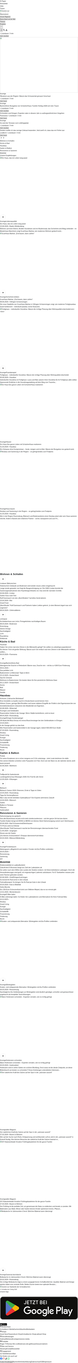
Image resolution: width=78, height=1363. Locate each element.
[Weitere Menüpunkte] (1, 26)
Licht (1, 633)
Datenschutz (35, 1362)
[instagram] (3, 1359)
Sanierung (4, 856)
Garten (2, 802)
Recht (2, 750)
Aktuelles (23, 1329)
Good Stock (4, 1334)
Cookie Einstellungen (6, 1362)
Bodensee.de (23, 1344)
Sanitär (2, 692)
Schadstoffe (4, 742)
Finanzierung (5, 745)
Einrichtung (4, 626)
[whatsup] (8, 1359)
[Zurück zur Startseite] (39, 11)
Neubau (3, 733)
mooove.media (24, 1339)
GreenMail (12, 1354)
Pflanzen (3, 807)
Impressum (47, 1362)
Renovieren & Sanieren (8, 150)
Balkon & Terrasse (6, 805)
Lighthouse (32, 1344)
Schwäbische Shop (29, 1334)
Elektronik (3, 638)
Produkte (2, 24)
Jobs (1, 6)
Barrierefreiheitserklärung (22, 1362)
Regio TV (3, 1344)
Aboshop (3, 1349)
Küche (2, 685)
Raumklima (4, 636)
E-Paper (3, 1)
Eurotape (15, 1339)
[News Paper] (39, 1287)
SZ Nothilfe (4, 1354)
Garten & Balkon (6, 148)
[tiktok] (6, 1359)
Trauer (2, 8)
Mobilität (3, 153)
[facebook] (1, 1359)
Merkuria (9, 1339)
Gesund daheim (41, 1344)
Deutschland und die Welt (7, 19)
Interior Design (5, 629)
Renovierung (4, 854)
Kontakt (9, 1349)
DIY (1, 859)
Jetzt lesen (3, 101)
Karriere (17, 1329)
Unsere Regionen (5, 17)
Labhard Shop (41, 1334)
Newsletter (4, 3)
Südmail (3, 1339)
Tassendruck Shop (15, 1334)
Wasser (2, 690)
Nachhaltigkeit (5, 631)
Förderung (4, 747)
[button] (1, 26)
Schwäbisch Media (7, 1329)
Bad (1, 687)
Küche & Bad (5, 143)
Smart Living (4, 735)
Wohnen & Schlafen (7, 141)
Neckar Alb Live (12, 1344)
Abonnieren (4, 14)
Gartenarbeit (4, 810)
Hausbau (3, 146)
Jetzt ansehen (4, 36)
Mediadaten (30, 1329)
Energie (3, 737)
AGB (42, 1362)
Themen (2, 21)
